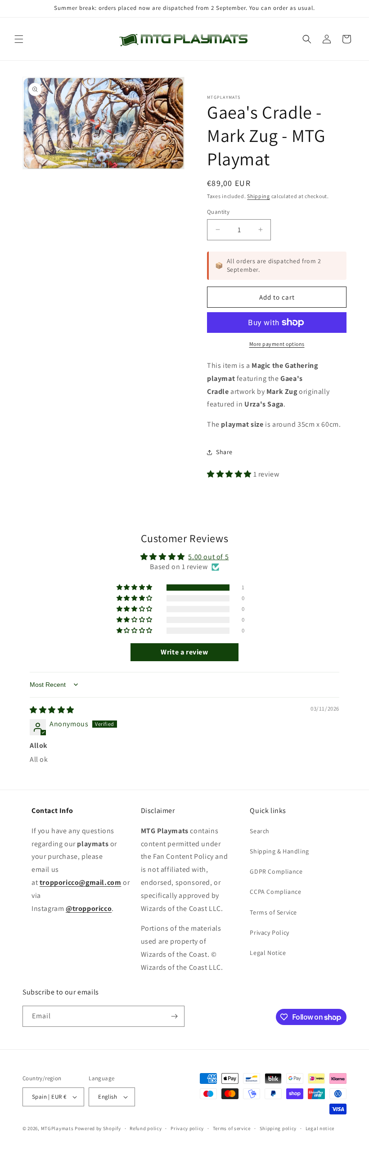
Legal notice (320, 1128)
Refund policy (146, 1128)
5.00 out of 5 (208, 556)
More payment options (277, 343)
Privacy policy (187, 1128)
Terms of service (232, 1128)
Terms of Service (273, 912)
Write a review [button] (184, 652)
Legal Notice (268, 953)
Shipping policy (278, 1128)
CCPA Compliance (275, 892)
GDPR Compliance (276, 871)
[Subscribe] (174, 1016)
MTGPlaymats (57, 1128)
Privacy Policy (269, 932)
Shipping (258, 196)
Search (260, 831)
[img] (52, 710)
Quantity (218, 212)
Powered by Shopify (98, 1128)
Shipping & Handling (279, 851)
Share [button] (224, 452)
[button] (19, 39)
